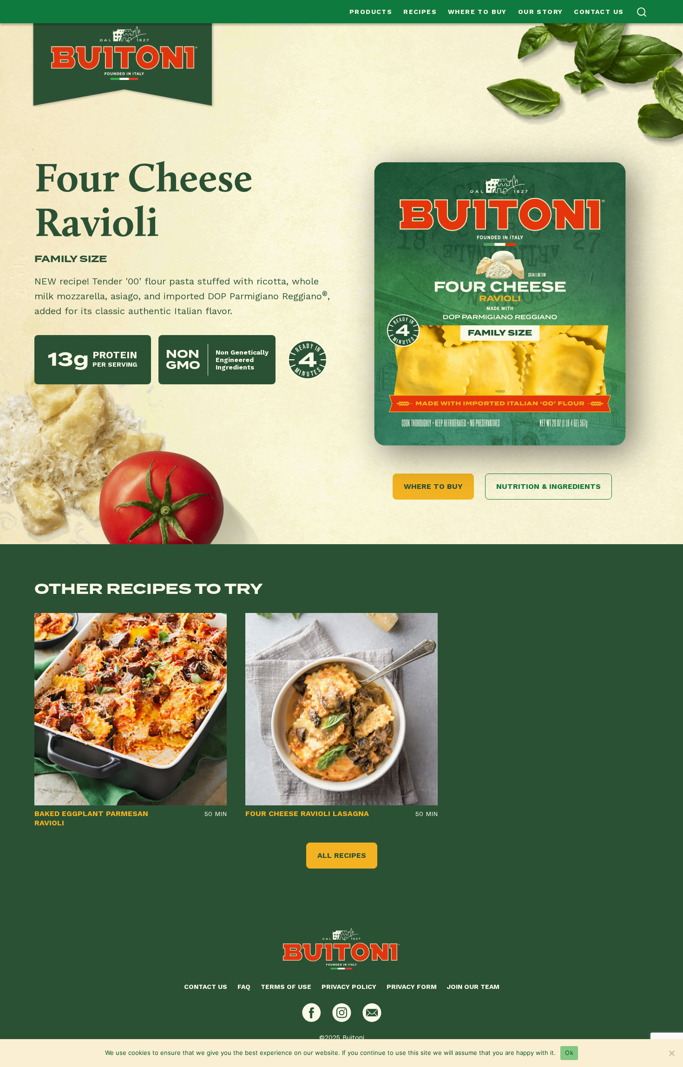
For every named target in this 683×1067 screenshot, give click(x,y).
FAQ (243, 986)
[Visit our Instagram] (341, 1012)
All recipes (341, 855)
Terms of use (286, 986)
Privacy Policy (349, 986)
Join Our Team (473, 986)
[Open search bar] (641, 12)
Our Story (540, 11)
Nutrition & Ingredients (548, 486)
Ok (569, 1052)
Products (370, 11)
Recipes (420, 11)
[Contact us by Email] (371, 1012)
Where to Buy (477, 11)
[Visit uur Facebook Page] (311, 1012)
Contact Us (599, 11)
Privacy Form (412, 986)
